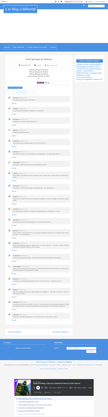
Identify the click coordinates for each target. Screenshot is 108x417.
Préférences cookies (63, 368)
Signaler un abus (66, 365)
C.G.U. (74, 365)
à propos (58, 392)
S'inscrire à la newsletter (15, 87)
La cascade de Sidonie (83, 77)
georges (53, 65)
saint (56, 65)
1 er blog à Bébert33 (20, 9)
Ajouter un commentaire (21, 92)
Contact (53, 47)
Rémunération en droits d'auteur (85, 365)
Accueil (7, 47)
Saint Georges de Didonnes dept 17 (88, 67)
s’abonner (39, 392)
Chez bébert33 (18, 47)
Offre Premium (98, 365)
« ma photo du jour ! (15, 332)
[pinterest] (61, 2)
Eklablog (69, 362)
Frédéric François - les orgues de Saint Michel (91, 73)
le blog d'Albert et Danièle (37, 47)
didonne (48, 65)
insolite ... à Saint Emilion (84, 71)
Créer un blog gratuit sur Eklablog (39, 365)
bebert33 (15, 365)
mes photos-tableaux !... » (61, 332)
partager (49, 392)
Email (56, 348)
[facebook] (56, 2)
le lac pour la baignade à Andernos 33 (89, 79)
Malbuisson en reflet (83, 75)
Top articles (52, 365)
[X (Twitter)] (59, 2)
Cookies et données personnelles (48, 368)
